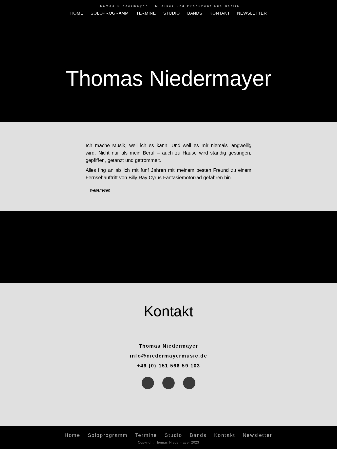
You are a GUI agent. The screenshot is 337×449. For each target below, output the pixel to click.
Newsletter (252, 13)
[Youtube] (189, 383)
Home (76, 13)
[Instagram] (168, 383)
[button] (168, 190)
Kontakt (219, 13)
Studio (171, 13)
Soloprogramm (110, 13)
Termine (146, 13)
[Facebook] (148, 383)
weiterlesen (100, 190)
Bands (194, 13)
